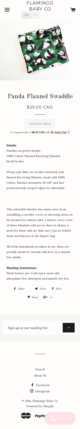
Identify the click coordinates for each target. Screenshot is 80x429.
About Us (40, 375)
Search (40, 369)
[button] (40, 132)
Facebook (42, 385)
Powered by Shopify (40, 406)
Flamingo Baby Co (40, 6)
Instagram (42, 391)
